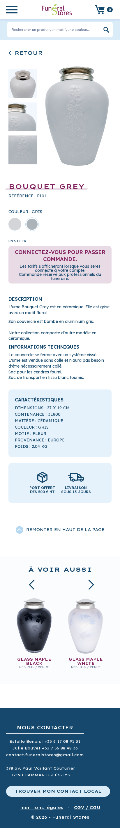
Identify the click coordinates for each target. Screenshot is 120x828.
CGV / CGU (87, 808)
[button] (11, 9)
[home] (55, 9)
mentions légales (41, 808)
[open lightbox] (76, 116)
